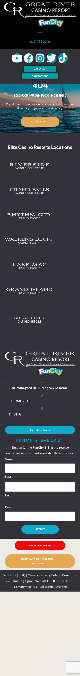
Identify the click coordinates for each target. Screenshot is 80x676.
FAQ (22, 575)
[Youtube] (17, 58)
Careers (33, 575)
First (8, 476)
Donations (69, 575)
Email (9, 507)
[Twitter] (51, 58)
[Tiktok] (63, 58)
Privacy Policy (50, 575)
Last (8, 495)
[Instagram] (40, 58)
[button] (40, 69)
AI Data (8, 581)
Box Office (9, 575)
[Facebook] (28, 58)
